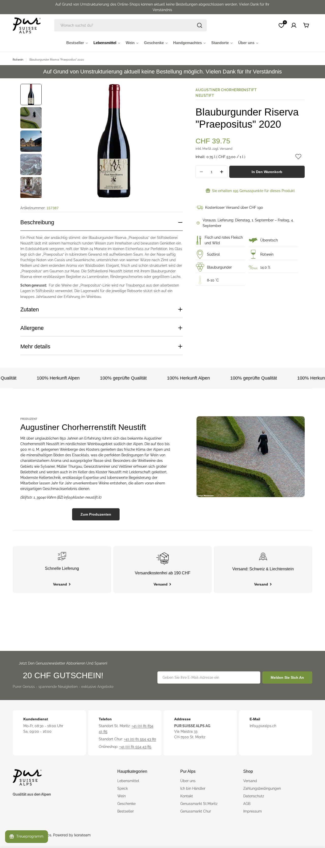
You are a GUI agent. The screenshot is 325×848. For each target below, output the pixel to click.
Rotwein (18, 59)
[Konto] (294, 25)
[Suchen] (200, 25)
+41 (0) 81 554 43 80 (140, 739)
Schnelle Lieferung (62, 568)
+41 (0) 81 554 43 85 (135, 747)
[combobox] (130, 25)
